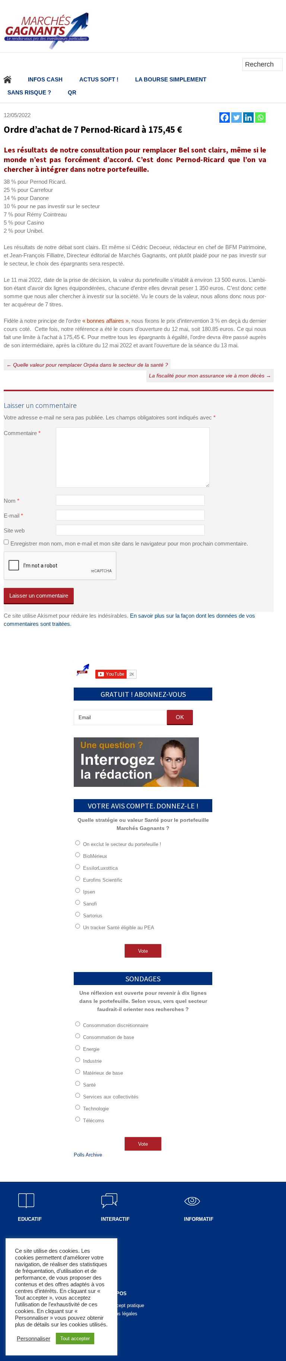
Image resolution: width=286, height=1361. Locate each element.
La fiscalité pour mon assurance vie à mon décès (210, 376)
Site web (14, 530)
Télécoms (93, 1120)
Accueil (7, 79)
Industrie (92, 1061)
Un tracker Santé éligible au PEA (118, 927)
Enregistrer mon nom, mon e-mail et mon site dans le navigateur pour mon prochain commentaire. (129, 543)
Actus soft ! (98, 79)
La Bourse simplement (170, 79)
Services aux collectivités (111, 1097)
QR (72, 92)
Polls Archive (88, 1155)
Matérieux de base (103, 1073)
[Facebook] (224, 117)
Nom (11, 501)
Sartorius (92, 915)
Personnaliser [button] (33, 1339)
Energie (91, 1049)
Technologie (96, 1108)
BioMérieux (95, 856)
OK (180, 717)
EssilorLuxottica (100, 868)
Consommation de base (108, 1037)
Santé (89, 1085)
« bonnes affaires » (104, 321)
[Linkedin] (248, 117)
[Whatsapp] (260, 117)
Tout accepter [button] (75, 1338)
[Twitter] (236, 117)
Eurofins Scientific (103, 880)
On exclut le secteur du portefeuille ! (122, 844)
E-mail (13, 515)
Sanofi (90, 904)
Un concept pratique (122, 1305)
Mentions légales (119, 1313)
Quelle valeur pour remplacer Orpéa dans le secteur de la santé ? (87, 365)
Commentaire (22, 433)
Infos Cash (45, 79)
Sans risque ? (29, 92)
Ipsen (89, 892)
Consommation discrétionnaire (115, 1025)
